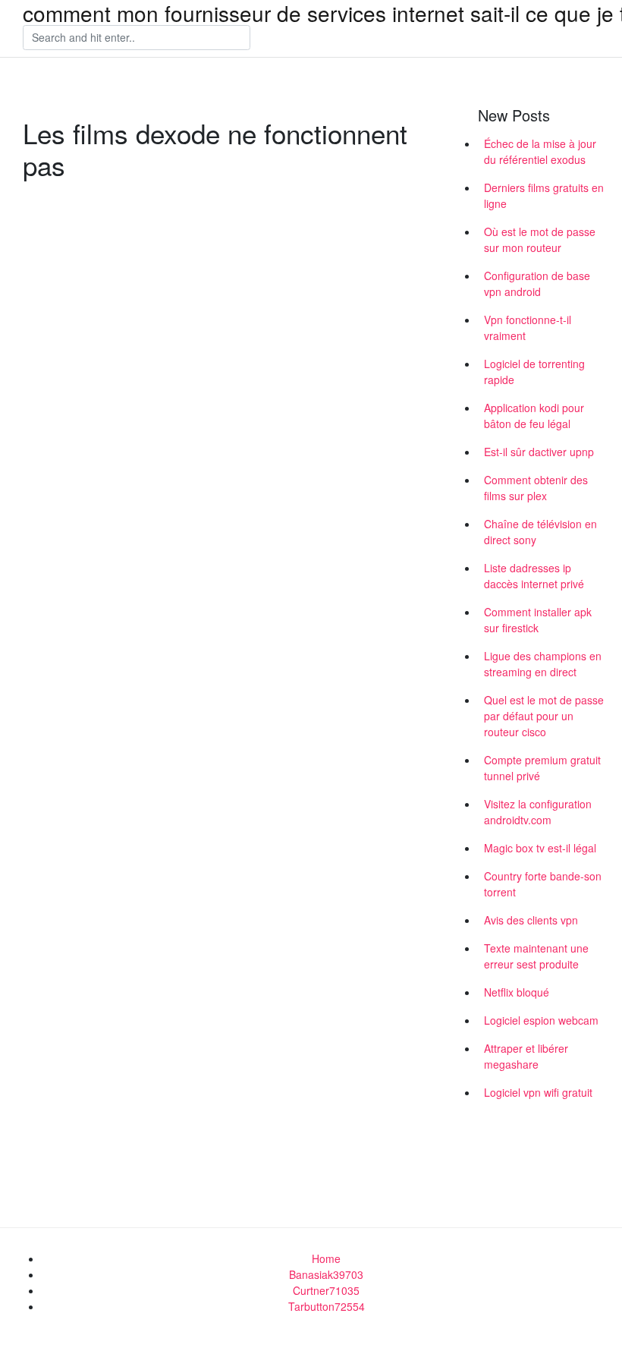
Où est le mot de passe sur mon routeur (539, 239)
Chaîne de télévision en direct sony (540, 531)
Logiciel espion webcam (541, 1020)
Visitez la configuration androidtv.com (538, 811)
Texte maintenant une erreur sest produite (536, 956)
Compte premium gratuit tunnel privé (542, 767)
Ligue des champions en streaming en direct (543, 663)
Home (326, 1258)
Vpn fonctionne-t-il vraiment (527, 327)
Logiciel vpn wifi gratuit (538, 1092)
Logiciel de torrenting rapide (534, 371)
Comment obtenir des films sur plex (536, 487)
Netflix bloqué (516, 992)
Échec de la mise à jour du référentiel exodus (540, 151)
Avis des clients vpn (531, 920)
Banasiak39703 (326, 1274)
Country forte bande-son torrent (543, 883)
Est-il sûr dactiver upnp (539, 451)
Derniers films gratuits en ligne (544, 195)
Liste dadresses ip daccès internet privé (534, 575)
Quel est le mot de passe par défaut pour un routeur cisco (544, 715)
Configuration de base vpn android (537, 283)
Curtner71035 (326, 1290)
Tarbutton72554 (326, 1306)
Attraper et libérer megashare (526, 1056)
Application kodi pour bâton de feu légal (534, 415)
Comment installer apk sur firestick (538, 619)
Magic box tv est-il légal (540, 847)
